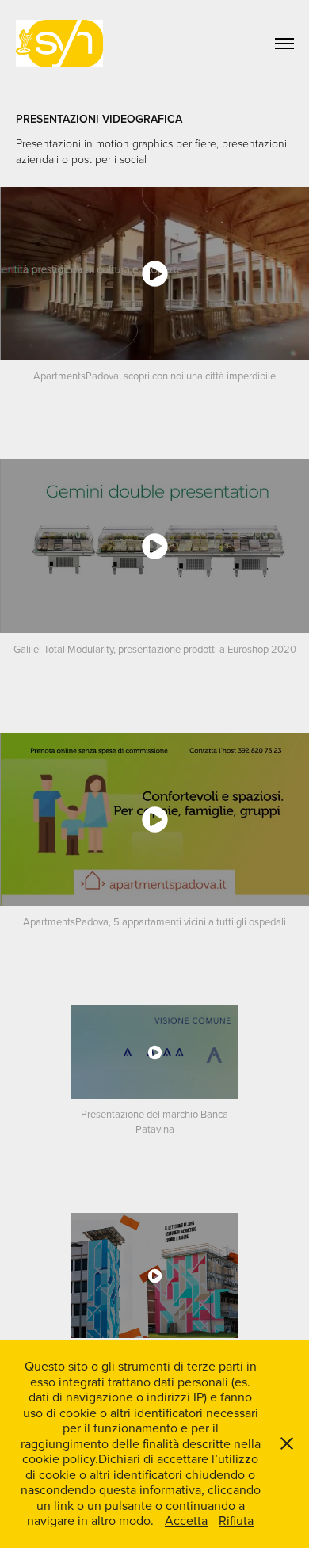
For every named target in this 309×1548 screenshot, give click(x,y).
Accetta (186, 1520)
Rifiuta (236, 1520)
